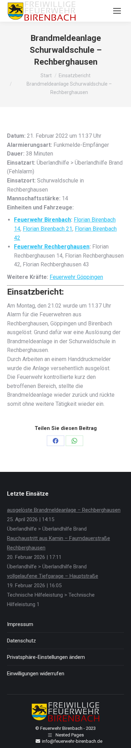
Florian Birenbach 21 (47, 228)
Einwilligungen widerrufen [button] (35, 673)
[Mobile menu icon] (117, 11)
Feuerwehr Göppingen (76, 277)
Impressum (20, 624)
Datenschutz (21, 641)
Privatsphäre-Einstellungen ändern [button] (46, 657)
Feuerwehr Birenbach (42, 219)
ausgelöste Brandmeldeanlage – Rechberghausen (64, 510)
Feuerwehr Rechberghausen (51, 246)
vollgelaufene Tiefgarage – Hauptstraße (52, 576)
